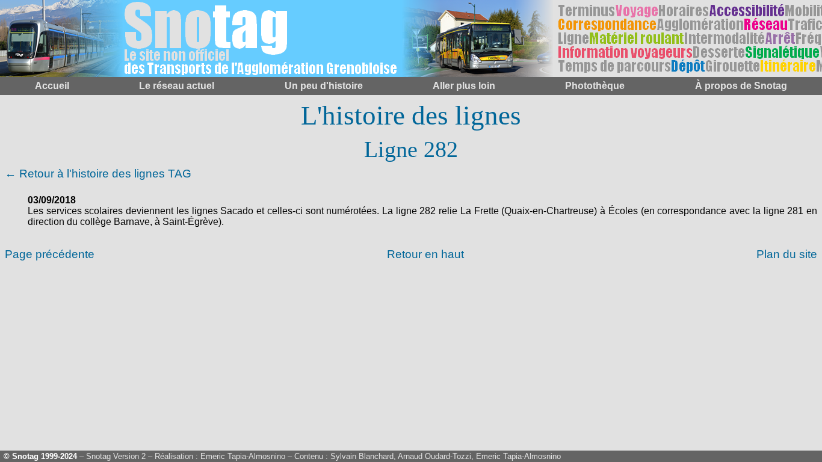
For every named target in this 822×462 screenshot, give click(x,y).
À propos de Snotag (741, 86)
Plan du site (786, 254)
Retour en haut (425, 254)
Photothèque (595, 86)
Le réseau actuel (176, 86)
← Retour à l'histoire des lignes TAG (98, 173)
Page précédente (49, 254)
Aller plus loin (464, 86)
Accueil (52, 86)
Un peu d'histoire (324, 86)
